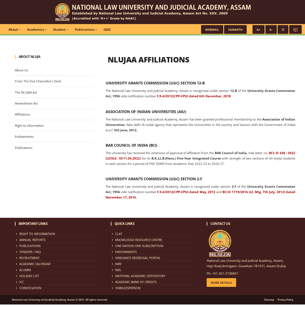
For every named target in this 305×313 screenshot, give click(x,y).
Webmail (212, 30)
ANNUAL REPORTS (32, 240)
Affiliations (22, 114)
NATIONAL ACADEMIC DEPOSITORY (140, 276)
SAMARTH (235, 30)
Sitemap (269, 299)
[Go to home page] (152, 12)
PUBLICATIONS (30, 246)
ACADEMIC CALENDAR (34, 264)
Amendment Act (26, 103)
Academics (36, 29)
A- (271, 30)
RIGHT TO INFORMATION (37, 234)
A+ (258, 30)
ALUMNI (25, 270)
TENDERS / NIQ (30, 252)
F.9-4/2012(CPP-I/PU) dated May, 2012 (186, 192)
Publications (85, 29)
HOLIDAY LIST (29, 276)
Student (60, 29)
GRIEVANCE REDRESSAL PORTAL (138, 258)
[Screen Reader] (295, 29)
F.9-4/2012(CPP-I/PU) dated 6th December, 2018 (194, 96)
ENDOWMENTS (126, 252)
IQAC (107, 29)
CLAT (118, 234)
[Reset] (283, 29)
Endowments (24, 136)
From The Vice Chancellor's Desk (38, 81)
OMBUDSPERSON (127, 288)
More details (221, 283)
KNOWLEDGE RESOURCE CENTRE (138, 240)
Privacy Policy (285, 299)
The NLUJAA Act (26, 92)
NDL (118, 270)
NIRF (118, 264)
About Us (21, 70)
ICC (21, 282)
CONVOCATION (30, 288)
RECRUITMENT (29, 258)
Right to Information (29, 125)
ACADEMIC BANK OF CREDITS (136, 282)
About (14, 29)
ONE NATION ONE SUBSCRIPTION (139, 246)
